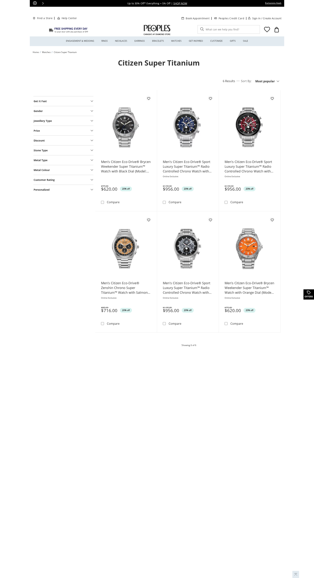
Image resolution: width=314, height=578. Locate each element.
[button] (42, 3)
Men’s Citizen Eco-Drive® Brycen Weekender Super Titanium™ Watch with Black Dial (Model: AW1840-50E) (126, 167)
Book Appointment (198, 18)
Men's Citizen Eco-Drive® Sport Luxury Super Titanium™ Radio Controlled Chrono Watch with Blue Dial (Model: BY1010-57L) (186, 167)
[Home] (68, 30)
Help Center (69, 18)
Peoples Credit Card (231, 18)
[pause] (35, 3)
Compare (113, 202)
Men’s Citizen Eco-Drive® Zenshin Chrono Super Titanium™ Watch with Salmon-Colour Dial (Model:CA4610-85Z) (125, 288)
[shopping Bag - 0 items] (277, 29)
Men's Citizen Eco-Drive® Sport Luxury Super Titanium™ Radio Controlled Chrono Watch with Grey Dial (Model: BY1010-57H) (186, 288)
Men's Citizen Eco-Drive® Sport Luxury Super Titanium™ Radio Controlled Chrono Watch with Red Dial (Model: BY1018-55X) (248, 167)
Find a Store (45, 18)
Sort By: (246, 81)
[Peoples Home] (157, 30)
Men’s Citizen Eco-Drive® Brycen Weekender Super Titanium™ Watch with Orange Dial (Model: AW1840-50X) (249, 288)
